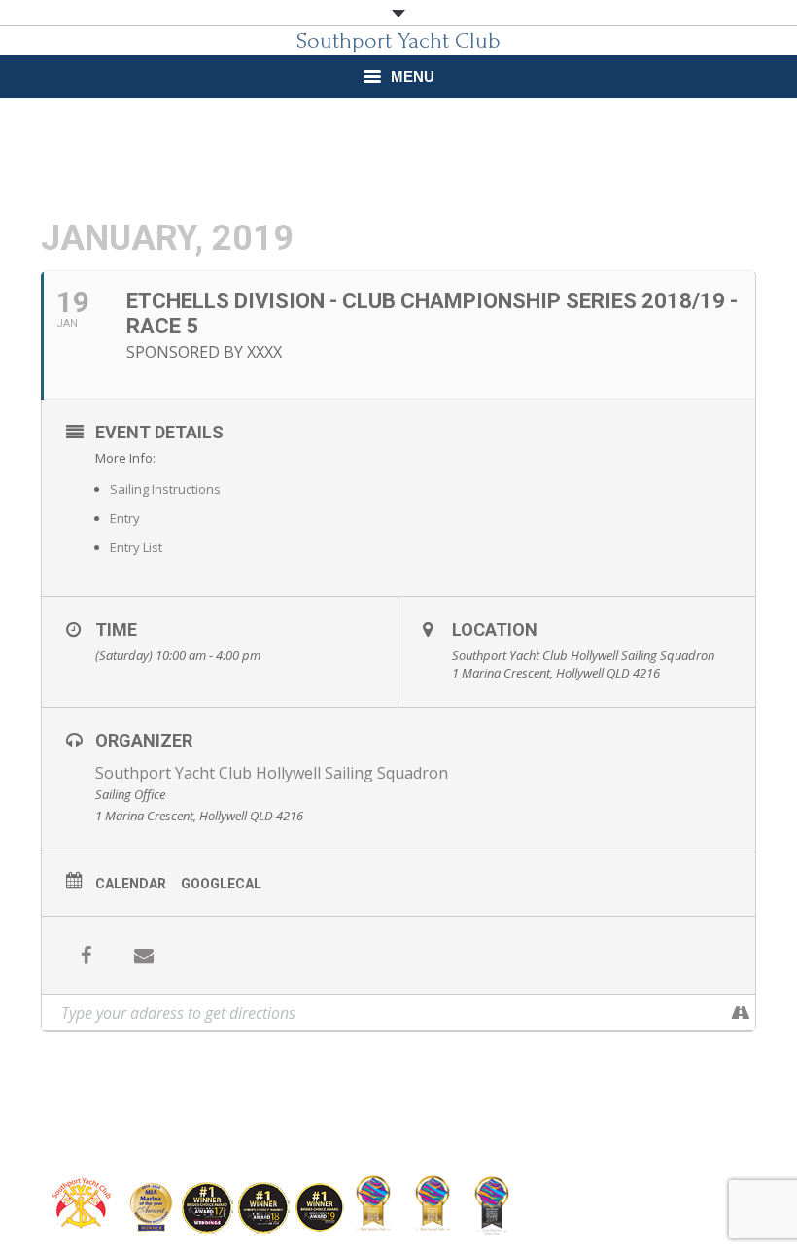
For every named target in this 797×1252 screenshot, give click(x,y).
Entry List (136, 547)
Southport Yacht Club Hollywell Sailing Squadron (271, 772)
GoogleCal (221, 883)
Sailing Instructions (165, 489)
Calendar (130, 883)
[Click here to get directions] (740, 1012)
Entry (125, 518)
